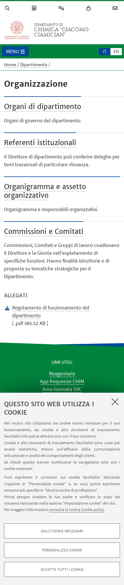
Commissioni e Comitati (43, 231)
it (104, 51)
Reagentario (62, 373)
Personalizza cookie (62, 550)
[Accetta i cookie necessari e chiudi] (115, 401)
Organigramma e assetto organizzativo (45, 191)
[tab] (104, 51)
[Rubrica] (35, 8)
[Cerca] (8, 8)
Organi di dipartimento (42, 106)
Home (10, 64)
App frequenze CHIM (62, 381)
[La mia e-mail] (116, 8)
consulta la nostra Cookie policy (76, 509)
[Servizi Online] (62, 8)
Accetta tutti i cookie (62, 569)
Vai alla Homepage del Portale (17, 30)
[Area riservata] (89, 8)
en (116, 51)
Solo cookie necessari (62, 531)
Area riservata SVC (62, 389)
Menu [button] (12, 51)
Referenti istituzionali (40, 142)
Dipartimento (33, 64)
